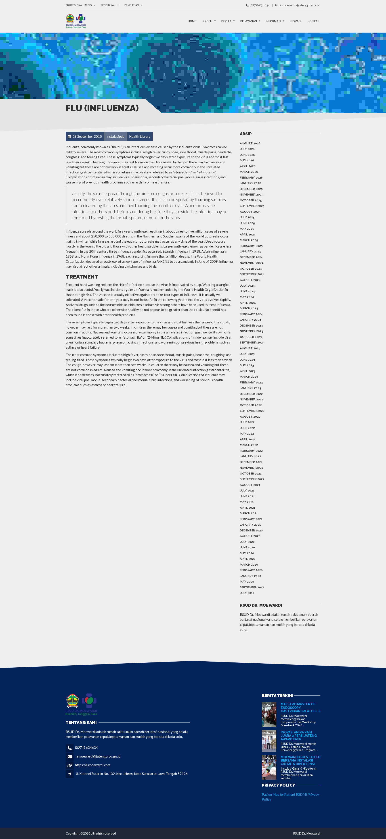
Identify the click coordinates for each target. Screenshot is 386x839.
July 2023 (247, 354)
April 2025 (248, 234)
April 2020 (248, 558)
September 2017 (252, 587)
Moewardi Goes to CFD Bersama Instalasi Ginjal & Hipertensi (300, 760)
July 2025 (247, 217)
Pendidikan (108, 5)
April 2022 (248, 439)
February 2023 (251, 382)
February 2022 (251, 450)
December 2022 (251, 394)
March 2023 (249, 376)
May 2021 (247, 502)
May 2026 (247, 160)
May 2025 (247, 228)
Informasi (273, 21)
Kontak (313, 21)
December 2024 (251, 257)
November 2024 (252, 262)
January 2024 (250, 319)
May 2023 (247, 365)
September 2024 (252, 274)
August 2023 (250, 348)
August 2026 (250, 143)
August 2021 (250, 485)
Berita (226, 21)
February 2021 (251, 519)
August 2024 (250, 280)
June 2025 (247, 223)
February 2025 (251, 246)
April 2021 (247, 507)
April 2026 (248, 166)
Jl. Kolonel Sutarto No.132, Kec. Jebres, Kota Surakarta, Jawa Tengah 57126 (132, 774)
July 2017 (247, 593)
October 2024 (251, 268)
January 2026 (250, 183)
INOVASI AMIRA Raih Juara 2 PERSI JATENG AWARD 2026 (299, 736)
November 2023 (251, 331)
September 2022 (252, 410)
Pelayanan (248, 21)
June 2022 (247, 428)
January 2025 (250, 251)
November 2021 (251, 467)
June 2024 (247, 291)
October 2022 (251, 405)
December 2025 (251, 189)
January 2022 (250, 456)
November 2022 (251, 399)
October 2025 (251, 200)
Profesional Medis (79, 5)
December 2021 (251, 462)
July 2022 (247, 422)
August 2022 (250, 416)
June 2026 (247, 154)
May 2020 (247, 553)
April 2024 (248, 302)
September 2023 (252, 342)
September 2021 (252, 479)
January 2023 (250, 388)
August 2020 (250, 536)
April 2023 (248, 371)
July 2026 (247, 149)
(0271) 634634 (86, 747)
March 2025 (249, 240)
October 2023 (251, 337)
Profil (207, 21)
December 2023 (251, 325)
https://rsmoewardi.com (92, 765)
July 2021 (247, 490)
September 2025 (252, 206)
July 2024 (247, 285)
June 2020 (247, 547)
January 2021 (250, 524)
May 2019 (247, 581)
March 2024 (249, 308)
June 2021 (247, 496)
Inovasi (295, 21)
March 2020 (249, 564)
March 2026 (249, 171)
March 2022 (249, 445)
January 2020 (250, 576)
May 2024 (247, 297)
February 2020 (251, 570)
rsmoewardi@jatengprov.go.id (98, 756)
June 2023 (247, 359)
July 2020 (247, 541)
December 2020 (251, 530)
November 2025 (251, 194)
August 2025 (250, 211)
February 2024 (251, 314)
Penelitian (131, 5)
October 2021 (251, 473)
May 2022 (247, 433)
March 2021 (249, 513)
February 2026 (251, 177)
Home (192, 21)
